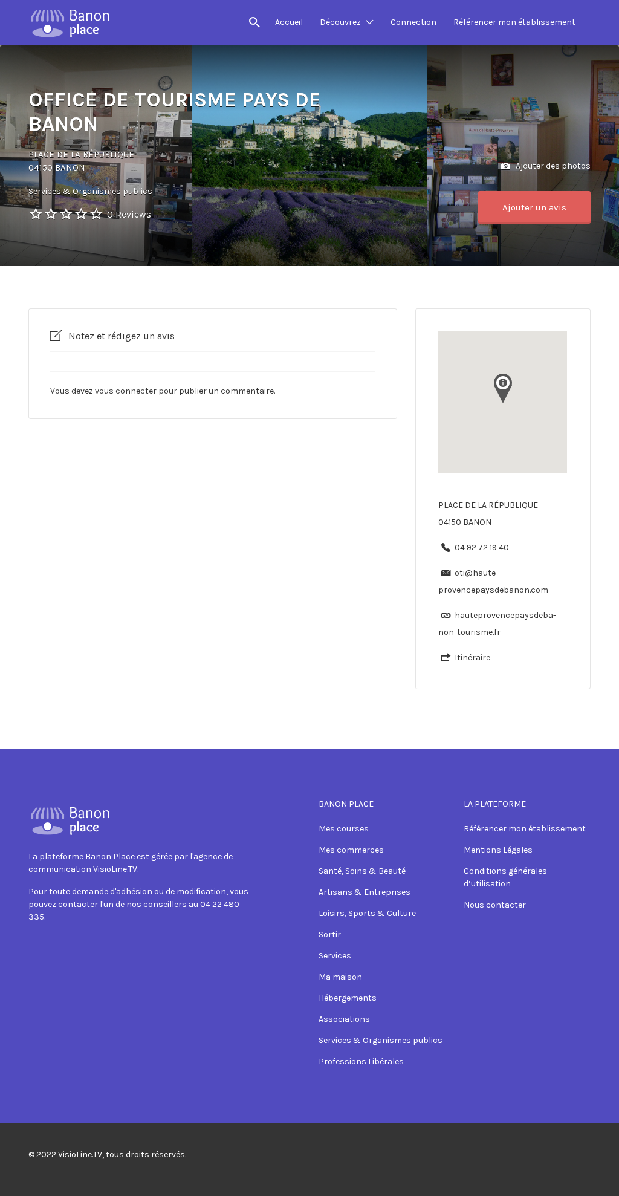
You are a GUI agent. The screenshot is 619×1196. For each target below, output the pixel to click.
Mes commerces (351, 850)
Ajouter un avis (534, 207)
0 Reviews (129, 214)
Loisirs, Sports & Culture (367, 913)
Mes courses (344, 829)
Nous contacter (495, 905)
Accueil (289, 22)
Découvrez (340, 22)
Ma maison (340, 977)
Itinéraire (472, 657)
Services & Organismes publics (380, 1040)
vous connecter (126, 391)
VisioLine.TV (80, 1154)
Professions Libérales (361, 1061)
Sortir (330, 934)
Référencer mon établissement (514, 22)
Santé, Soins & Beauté (362, 871)
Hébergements (348, 998)
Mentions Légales (498, 850)
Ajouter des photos (552, 165)
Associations (344, 1019)
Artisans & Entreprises (364, 892)
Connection (413, 22)
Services (335, 956)
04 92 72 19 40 (482, 547)
